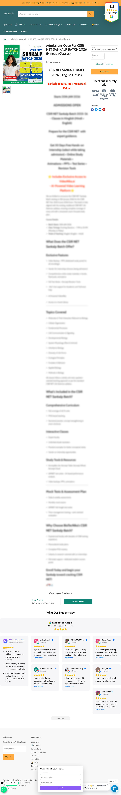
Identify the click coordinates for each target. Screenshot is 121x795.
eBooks (24, 31)
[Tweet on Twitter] (96, 109)
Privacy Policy (28, 780)
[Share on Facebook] (92, 109)
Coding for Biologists (53, 25)
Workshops (70, 25)
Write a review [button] (78, 601)
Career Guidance (10, 31)
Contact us (27, 782)
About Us (6, 780)
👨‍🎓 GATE (95, 25)
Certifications (35, 25)
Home (5, 39)
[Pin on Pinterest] (103, 109)
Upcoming (7, 25)
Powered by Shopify (9, 788)
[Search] (90, 14)
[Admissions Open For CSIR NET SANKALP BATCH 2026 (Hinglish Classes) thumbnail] (6, 90)
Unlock (60, 788)
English (112, 781)
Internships (83, 25)
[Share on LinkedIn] (100, 109)
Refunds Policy (16, 780)
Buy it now (104, 72)
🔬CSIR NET (20, 25)
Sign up (8, 756)
